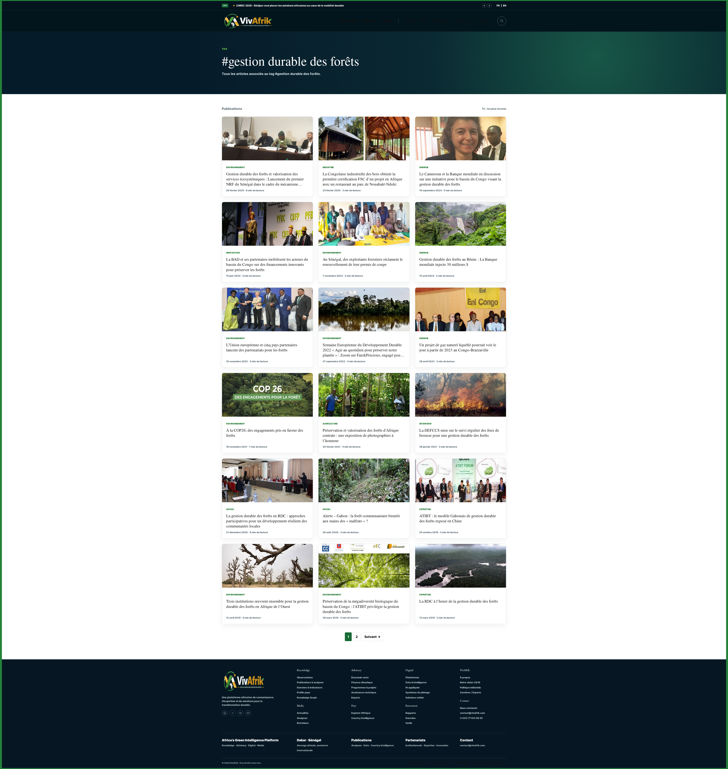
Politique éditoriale (470, 687)
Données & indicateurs (309, 687)
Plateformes (412, 677)
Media (409, 21)
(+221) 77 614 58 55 (471, 718)
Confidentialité (460, 763)
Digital (387, 21)
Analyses (302, 718)
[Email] (248, 713)
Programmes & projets (363, 687)
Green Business (416, 763)
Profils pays (303, 692)
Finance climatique (362, 682)
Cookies (502, 763)
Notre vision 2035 (470, 682)
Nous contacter (468, 708)
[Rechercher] (501, 21)
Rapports (411, 713)
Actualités (302, 713)
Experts (355, 697)
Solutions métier (415, 697)
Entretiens (303, 723)
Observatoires (305, 677)
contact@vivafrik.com (472, 713)
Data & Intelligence (416, 682)
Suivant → (372, 637)
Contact (481, 21)
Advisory (370, 21)
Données (411, 718)
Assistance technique (363, 692)
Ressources (441, 21)
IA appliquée (413, 687)
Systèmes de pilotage (418, 692)
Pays (423, 21)
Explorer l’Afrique (360, 713)
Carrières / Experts (470, 692)
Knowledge (348, 21)
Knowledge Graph (307, 697)
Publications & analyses (310, 682)
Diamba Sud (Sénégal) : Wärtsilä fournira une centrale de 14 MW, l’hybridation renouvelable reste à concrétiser (303, 5)
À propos (462, 21)
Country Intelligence (362, 718)
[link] (225, 713)
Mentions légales (438, 763)
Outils (409, 723)
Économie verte (360, 677)
